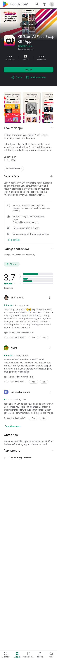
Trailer (28, 24)
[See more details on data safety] (14, 239)
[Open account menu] (51, 4)
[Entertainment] (14, 168)
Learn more (18, 208)
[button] (28, 60)
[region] (28, 58)
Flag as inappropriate (17, 457)
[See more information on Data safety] (51, 176)
